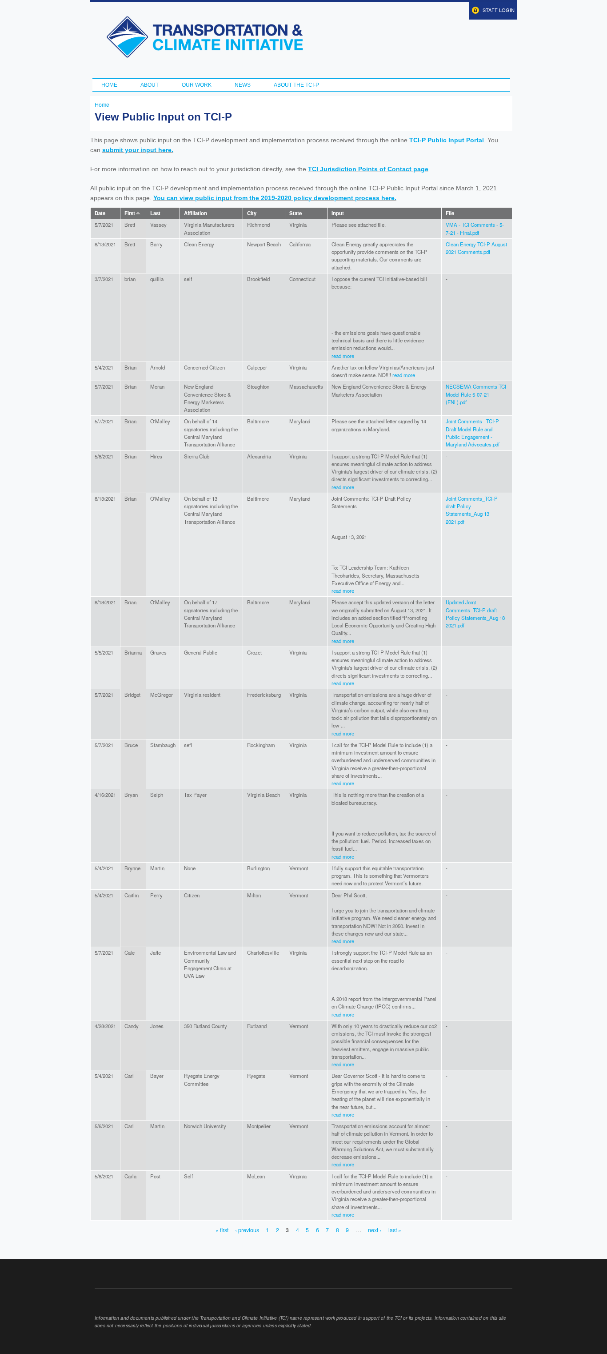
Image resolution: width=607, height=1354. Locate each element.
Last (155, 213)
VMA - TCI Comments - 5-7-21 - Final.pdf (475, 228)
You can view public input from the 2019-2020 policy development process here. (274, 197)
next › (374, 1230)
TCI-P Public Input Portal (446, 140)
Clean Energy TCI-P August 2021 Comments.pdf (476, 248)
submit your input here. (137, 149)
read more (342, 355)
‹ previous (247, 1230)
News (243, 85)
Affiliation (195, 213)
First (129, 213)
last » (394, 1230)
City (251, 213)
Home (109, 85)
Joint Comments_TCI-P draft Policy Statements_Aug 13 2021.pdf (472, 510)
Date (100, 213)
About (149, 85)
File (450, 213)
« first (222, 1230)
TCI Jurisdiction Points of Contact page (368, 169)
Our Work (197, 85)
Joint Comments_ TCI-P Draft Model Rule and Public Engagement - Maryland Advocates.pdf (472, 433)
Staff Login (499, 9)
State (295, 213)
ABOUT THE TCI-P (296, 85)
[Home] (204, 37)
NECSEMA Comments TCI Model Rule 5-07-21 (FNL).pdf (476, 394)
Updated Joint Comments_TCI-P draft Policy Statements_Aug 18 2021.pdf (475, 614)
